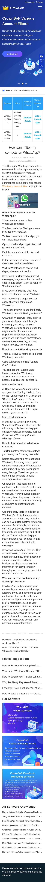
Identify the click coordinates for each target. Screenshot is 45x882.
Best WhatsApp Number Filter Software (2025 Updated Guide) (22, 821)
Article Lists (16, 90)
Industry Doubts (29, 90)
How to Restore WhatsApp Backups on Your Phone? (22, 665)
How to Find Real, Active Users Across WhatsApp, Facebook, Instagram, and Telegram (22, 852)
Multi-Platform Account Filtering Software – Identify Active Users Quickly (22, 843)
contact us (41, 61)
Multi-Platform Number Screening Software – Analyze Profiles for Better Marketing (22, 848)
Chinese (39, 2)
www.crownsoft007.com (26, 161)
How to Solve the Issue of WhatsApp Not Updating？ (22, 693)
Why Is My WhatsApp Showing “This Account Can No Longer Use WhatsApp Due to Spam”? (22, 671)
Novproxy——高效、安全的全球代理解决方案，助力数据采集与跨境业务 (22, 825)
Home (8, 90)
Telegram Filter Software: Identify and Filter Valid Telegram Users (22, 816)
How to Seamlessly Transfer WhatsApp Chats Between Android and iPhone (22, 676)
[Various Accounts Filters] (22, 751)
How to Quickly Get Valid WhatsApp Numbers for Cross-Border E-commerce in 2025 (22, 812)
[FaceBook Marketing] (22, 784)
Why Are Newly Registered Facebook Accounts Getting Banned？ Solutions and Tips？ (22, 682)
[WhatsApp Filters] (22, 718)
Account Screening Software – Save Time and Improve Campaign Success (22, 839)
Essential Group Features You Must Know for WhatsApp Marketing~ (22, 688)
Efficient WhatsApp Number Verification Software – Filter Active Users (22, 834)
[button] (19, 83)
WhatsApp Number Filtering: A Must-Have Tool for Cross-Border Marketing (22, 830)
